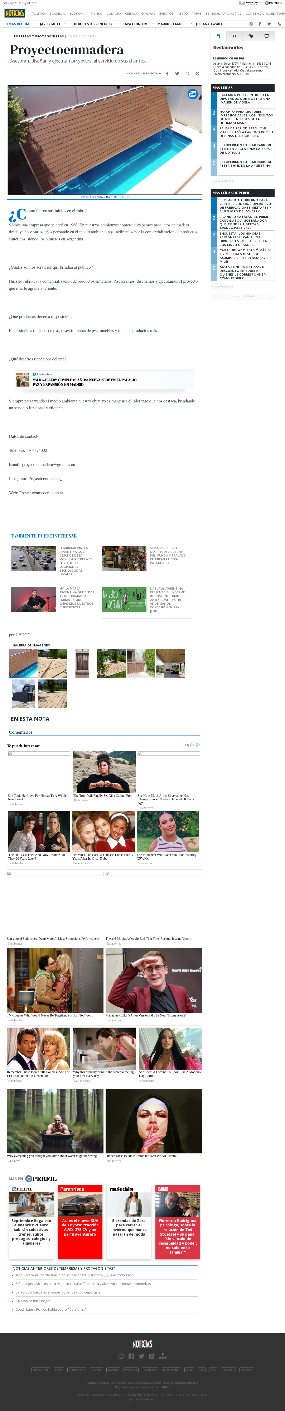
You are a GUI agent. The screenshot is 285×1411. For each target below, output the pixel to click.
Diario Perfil (41, 1369)
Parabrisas (150, 1369)
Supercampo (171, 1369)
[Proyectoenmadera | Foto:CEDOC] (23, 663)
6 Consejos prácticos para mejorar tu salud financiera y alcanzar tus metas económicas (83, 1283)
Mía (213, 1369)
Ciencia (131, 13)
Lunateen (228, 1369)
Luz (201, 1369)
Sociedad (58, 13)
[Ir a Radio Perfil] (250, 2)
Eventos (166, 13)
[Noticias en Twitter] (269, 24)
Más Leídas (223, 87)
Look (189, 1369)
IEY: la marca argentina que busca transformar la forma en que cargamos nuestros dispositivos (77, 597)
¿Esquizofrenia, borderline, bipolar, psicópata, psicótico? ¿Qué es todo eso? (74, 1275)
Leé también (45, 374)
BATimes (246, 1369)
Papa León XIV (135, 24)
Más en (16, 1178)
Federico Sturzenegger (92, 24)
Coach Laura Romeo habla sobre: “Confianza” (51, 1309)
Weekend (131, 1369)
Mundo (97, 13)
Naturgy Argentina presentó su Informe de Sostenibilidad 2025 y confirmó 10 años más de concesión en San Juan (167, 599)
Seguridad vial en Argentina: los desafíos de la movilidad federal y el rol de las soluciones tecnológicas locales (75, 561)
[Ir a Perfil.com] (273, 2)
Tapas (197, 13)
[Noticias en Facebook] (259, 24)
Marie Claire (77, 1369)
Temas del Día (17, 24)
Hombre (113, 1369)
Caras (58, 1369)
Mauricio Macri (172, 24)
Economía (78, 13)
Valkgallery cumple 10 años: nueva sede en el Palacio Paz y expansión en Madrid (85, 382)
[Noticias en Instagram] (251, 24)
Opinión (148, 13)
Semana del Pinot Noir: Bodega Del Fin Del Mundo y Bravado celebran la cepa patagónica (168, 555)
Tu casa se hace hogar (33, 1301)
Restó (183, 13)
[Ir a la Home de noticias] (142, 1343)
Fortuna (96, 1369)
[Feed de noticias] (279, 24)
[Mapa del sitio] (162, 1356)
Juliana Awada (209, 24)
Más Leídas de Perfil (231, 192)
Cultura (114, 13)
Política (39, 13)
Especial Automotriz (224, 13)
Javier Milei (50, 24)
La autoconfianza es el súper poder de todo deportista (58, 1292)
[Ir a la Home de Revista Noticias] (14, 13)
